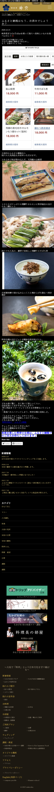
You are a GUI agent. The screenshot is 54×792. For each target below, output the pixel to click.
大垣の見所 (6, 529)
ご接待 (6, 728)
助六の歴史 (8, 689)
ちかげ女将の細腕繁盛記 (36, 679)
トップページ (6, 13)
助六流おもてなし (34, 689)
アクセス (46, 3)
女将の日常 (6, 535)
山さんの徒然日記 (10, 682)
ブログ (36, 3)
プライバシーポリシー (11, 773)
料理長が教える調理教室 (36, 748)
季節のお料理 (8, 707)
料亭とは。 (6, 547)
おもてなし (6, 506)
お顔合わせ (32, 730)
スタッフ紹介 (8, 692)
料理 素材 (6, 552)
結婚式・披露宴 (9, 720)
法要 (29, 728)
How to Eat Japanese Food (38, 745)
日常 (3, 558)
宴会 (5, 699)
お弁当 (30, 707)
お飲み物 (7, 710)
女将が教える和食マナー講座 (14, 745)
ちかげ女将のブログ (19, 13)
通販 (3, 564)
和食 (3, 524)
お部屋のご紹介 (9, 717)
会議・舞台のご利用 (35, 717)
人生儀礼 (5, 518)
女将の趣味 (6, 541)
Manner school (33, 780)
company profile (10, 780)
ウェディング (8, 738)
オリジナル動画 (9, 756)
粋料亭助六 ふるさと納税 (14, 422)
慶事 (5, 730)
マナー (4, 512)
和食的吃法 (8, 748)
